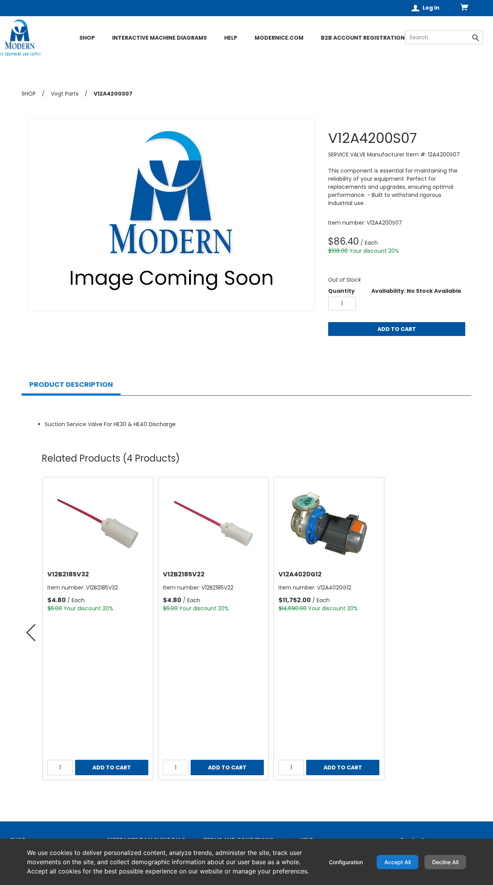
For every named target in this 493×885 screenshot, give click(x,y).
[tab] (71, 384)
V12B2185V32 (68, 574)
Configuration (346, 862)
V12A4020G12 (300, 574)
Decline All (445, 862)
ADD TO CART (396, 329)
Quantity (341, 291)
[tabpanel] (246, 415)
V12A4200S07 (113, 94)
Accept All (397, 862)
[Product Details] (48, 51)
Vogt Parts (65, 93)
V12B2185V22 (184, 574)
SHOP (29, 93)
